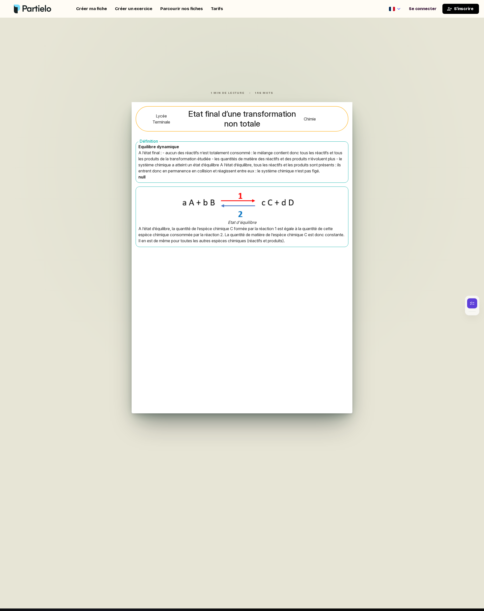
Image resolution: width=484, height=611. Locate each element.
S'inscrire (463, 8)
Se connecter (423, 8)
